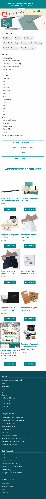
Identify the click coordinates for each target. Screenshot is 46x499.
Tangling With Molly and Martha (13, 420)
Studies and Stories (8, 398)
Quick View (9, 209)
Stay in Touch (8, 479)
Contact (4, 455)
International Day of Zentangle (12, 417)
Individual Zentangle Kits (12, 61)
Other (5, 111)
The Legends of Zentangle (12, 64)
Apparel (4, 132)
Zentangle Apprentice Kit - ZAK (30, 199)
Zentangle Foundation (9, 407)
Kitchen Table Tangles (9, 435)
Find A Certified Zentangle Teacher (14, 441)
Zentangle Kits (7, 58)
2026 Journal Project (9, 423)
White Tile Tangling (10, 43)
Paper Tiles (6, 73)
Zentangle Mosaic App (9, 444)
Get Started (7, 38)
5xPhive (6, 78)
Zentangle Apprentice (9, 404)
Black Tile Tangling (10, 48)
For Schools (28, 38)
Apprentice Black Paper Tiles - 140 (8, 308)
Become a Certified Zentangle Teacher (15, 438)
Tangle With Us (9, 413)
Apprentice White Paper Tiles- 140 (28, 272)
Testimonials (6, 401)
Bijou (5, 93)
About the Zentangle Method (12, 380)
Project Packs (8, 69)
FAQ (3, 392)
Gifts (3, 117)
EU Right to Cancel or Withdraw (12, 473)
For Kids (18, 38)
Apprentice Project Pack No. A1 (29, 308)
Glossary (5, 395)
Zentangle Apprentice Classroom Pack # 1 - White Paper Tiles (10, 353)
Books (4, 115)
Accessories (7, 126)
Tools (4, 103)
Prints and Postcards (10, 120)
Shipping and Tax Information (12, 467)
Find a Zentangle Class (23, 147)
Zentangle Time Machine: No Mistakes (22, 3)
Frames (6, 123)
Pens (5, 105)
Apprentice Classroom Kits (12, 66)
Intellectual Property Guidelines (12, 458)
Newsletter (5, 386)
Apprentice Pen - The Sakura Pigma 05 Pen (10, 199)
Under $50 (7, 129)
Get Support (7, 451)
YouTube (5, 432)
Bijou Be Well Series (9, 426)
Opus (5, 96)
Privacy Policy (6, 470)
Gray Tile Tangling (28, 48)
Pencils (5, 108)
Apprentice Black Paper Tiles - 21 (8, 272)
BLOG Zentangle (7, 486)
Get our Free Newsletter (23, 142)
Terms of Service (7, 461)
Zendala (6, 87)
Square (5, 75)
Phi (4, 81)
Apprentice (7, 90)
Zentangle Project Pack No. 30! (23, 5)
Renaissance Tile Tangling (31, 43)
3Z (4, 84)
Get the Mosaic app (23, 158)
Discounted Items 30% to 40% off (14, 135)
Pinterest (5, 492)
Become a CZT (23, 153)
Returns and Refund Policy (11, 464)
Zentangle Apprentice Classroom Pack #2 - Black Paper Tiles (30, 346)
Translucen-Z (8, 99)
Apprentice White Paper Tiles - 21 (28, 235)
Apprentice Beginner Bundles (10, 235)
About (4, 376)
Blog (3, 383)
